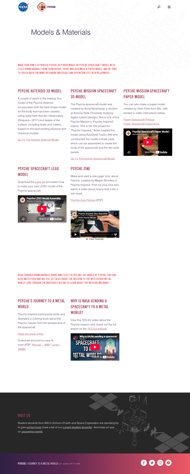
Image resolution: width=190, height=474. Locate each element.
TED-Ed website (97, 329)
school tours (34, 427)
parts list (40, 182)
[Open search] (159, 7)
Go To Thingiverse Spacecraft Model (93, 158)
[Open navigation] (169, 7)
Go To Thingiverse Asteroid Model (38, 140)
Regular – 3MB (41, 345)
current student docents (77, 427)
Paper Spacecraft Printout (139, 119)
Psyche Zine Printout (83, 200)
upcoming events (32, 431)
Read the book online (31, 334)
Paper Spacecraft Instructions (141, 124)
